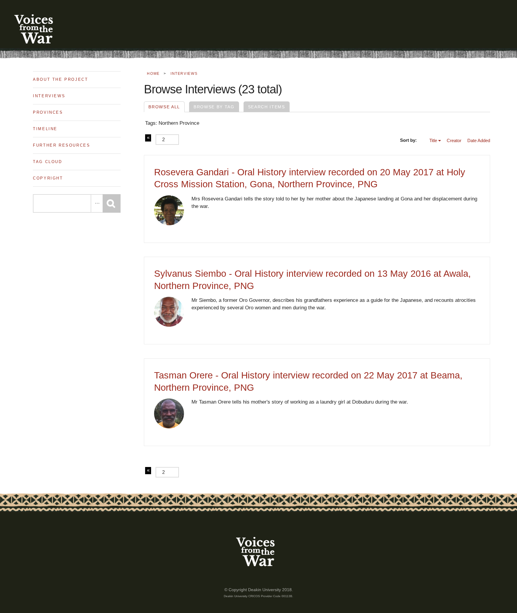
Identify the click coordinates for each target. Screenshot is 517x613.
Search (112, 203)
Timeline (45, 129)
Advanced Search (97, 203)
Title (433, 140)
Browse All (164, 106)
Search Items (266, 106)
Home (153, 74)
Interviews (49, 96)
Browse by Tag (214, 106)
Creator (454, 140)
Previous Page (148, 138)
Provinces (48, 112)
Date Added (478, 140)
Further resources (61, 145)
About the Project (60, 79)
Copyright (48, 178)
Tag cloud (47, 161)
